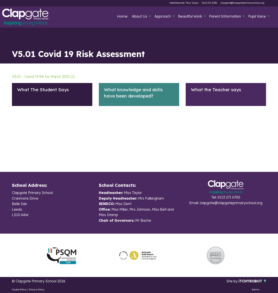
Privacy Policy (36, 289)
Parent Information (225, 16)
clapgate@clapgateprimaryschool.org (242, 2)
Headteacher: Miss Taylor (184, 2)
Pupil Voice (257, 16)
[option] (61, 255)
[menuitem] (122, 16)
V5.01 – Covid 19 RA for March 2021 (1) (43, 76)
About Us (139, 16)
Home (122, 16)
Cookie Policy (19, 289)
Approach (162, 16)
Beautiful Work (190, 16)
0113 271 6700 (209, 2)
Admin (256, 289)
